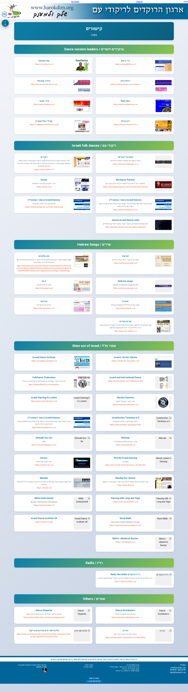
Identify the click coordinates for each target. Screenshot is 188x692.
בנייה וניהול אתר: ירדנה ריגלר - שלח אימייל (124, 667)
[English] (9, 14)
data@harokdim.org (178, 672)
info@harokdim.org (178, 668)
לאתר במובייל (88, 667)
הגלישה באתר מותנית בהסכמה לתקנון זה (32, 665)
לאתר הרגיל (89, 665)
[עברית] (4, 14)
